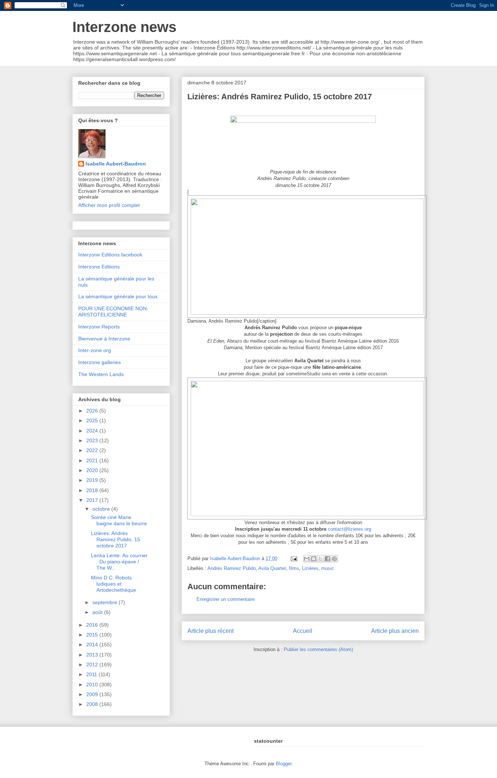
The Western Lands (101, 374)
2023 (92, 440)
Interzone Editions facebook (110, 255)
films (294, 568)
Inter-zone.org (94, 350)
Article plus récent (210, 631)
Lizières (310, 568)
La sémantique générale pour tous (118, 296)
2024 (92, 431)
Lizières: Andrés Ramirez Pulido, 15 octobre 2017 (115, 539)
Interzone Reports (99, 327)
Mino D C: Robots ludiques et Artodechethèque (113, 584)
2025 (92, 420)
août (98, 612)
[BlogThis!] (313, 558)
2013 (92, 655)
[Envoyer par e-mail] (306, 558)
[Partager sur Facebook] (327, 558)
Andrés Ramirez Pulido (231, 568)
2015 (92, 635)
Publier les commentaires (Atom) (318, 649)
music (327, 568)
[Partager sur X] (320, 558)
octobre (101, 509)
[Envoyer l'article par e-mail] (293, 558)
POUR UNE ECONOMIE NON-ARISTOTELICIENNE (113, 312)
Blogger (283, 763)
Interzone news (124, 27)
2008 (92, 704)
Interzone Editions (99, 267)
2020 (92, 470)
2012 (92, 664)
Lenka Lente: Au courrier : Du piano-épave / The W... (119, 561)
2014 (92, 644)
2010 (92, 684)
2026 (92, 411)
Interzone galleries (99, 362)
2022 (92, 450)
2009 (92, 694)
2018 (92, 490)
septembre (105, 602)
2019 (92, 480)
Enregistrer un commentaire (225, 599)
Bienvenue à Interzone (104, 339)
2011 (92, 674)
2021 (92, 460)
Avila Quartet (272, 568)
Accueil (302, 631)
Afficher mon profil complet (109, 205)
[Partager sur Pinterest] (334, 558)
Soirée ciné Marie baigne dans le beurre (119, 520)
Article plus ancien (395, 631)
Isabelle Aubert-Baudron (116, 164)
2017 (92, 500)
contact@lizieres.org (349, 529)
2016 (92, 625)
